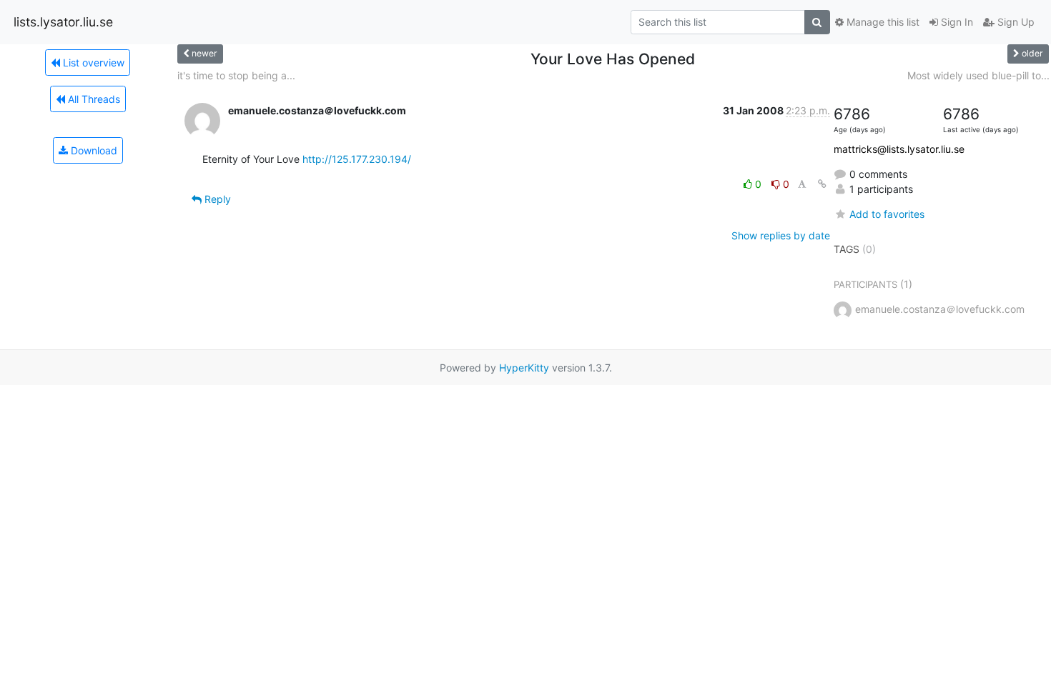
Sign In (955, 22)
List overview (92, 62)
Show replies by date (780, 235)
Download (92, 150)
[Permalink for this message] (822, 184)
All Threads (92, 99)
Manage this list (881, 22)
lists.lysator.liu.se (63, 21)
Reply (216, 199)
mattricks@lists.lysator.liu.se (899, 149)
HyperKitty (524, 368)
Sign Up (1015, 22)
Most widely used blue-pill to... (978, 75)
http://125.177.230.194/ (356, 159)
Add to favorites (886, 214)
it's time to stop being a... (236, 75)
